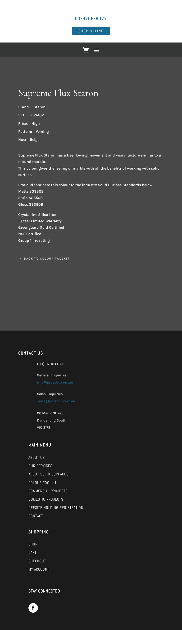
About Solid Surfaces (48, 474)
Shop (32, 544)
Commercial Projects (48, 490)
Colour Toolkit (42, 482)
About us (36, 457)
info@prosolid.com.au (55, 382)
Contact (35, 515)
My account (38, 569)
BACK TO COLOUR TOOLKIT (47, 258)
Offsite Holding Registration (55, 507)
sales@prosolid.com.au (56, 401)
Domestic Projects (45, 499)
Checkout (37, 561)
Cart (32, 552)
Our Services (40, 465)
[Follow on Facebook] (33, 608)
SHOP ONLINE (91, 30)
